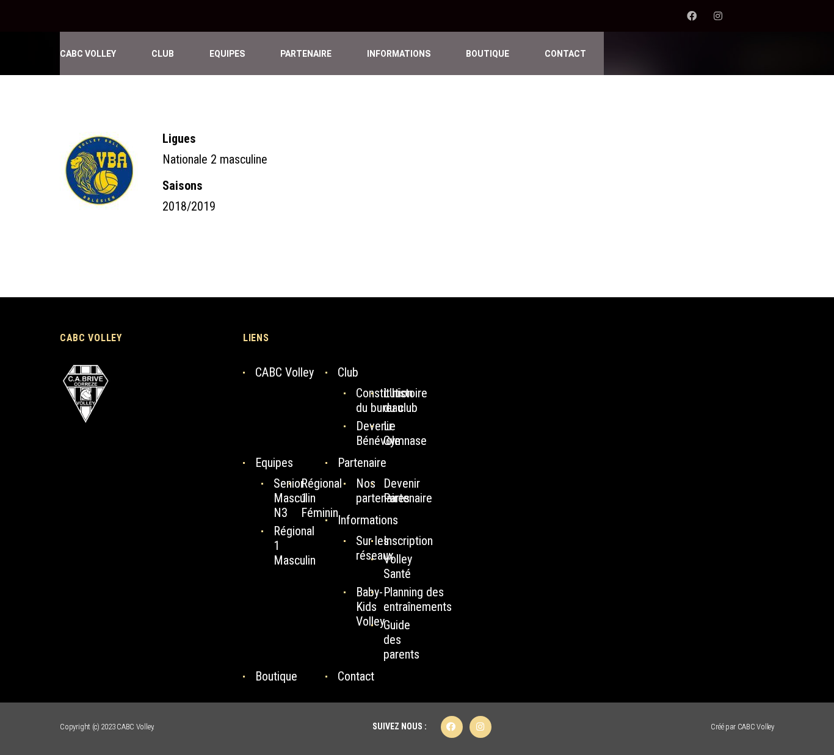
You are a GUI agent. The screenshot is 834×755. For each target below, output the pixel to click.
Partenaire (362, 462)
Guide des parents (401, 640)
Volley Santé (397, 566)
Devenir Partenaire (407, 490)
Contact (356, 676)
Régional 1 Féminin (321, 498)
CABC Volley (284, 372)
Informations (368, 520)
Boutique (276, 676)
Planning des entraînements (417, 599)
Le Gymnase (405, 433)
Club (348, 372)
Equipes (274, 462)
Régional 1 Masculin (295, 546)
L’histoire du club (405, 400)
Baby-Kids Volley (370, 607)
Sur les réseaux (375, 548)
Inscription (408, 540)
